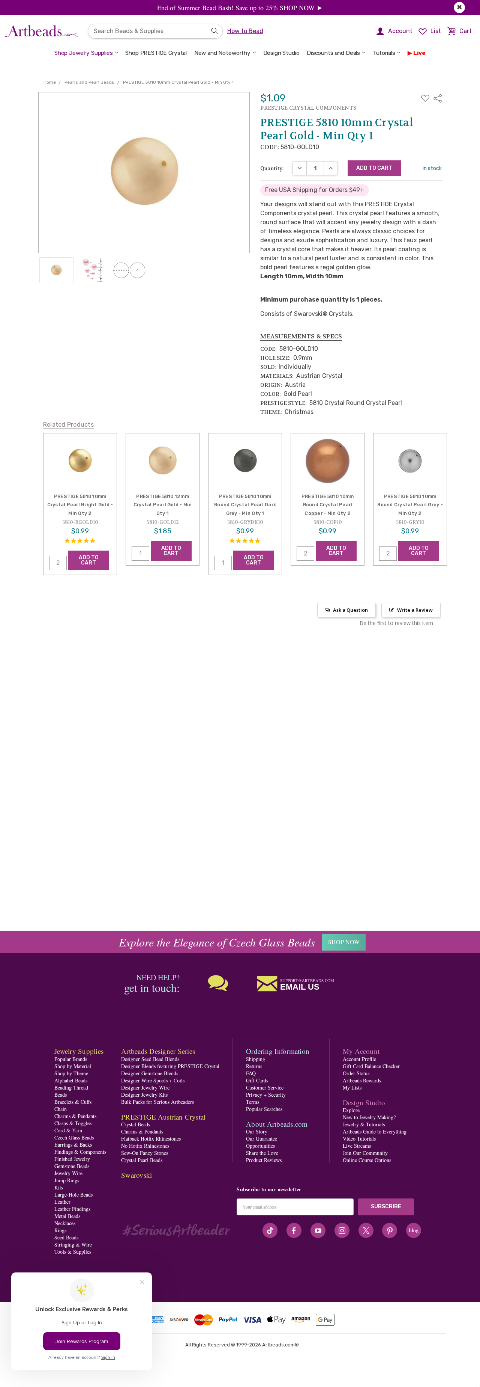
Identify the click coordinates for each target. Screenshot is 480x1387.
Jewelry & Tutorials (364, 1124)
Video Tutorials (359, 1138)
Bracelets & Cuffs (73, 1101)
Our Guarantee (261, 1138)
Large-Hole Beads (73, 1194)
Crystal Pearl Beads (141, 1160)
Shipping (255, 1059)
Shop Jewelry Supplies (83, 53)
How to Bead (245, 31)
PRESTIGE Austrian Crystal (163, 1116)
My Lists (352, 1087)
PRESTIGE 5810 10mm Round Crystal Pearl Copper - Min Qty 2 (328, 505)
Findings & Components (80, 1151)
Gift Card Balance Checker (371, 1066)
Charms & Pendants (75, 1116)
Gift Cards (257, 1080)
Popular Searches (264, 1108)
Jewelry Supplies (79, 1051)
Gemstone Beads (71, 1166)
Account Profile (359, 1059)
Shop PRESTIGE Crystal (156, 53)
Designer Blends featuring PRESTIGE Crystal (170, 1066)
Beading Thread (71, 1087)
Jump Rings (66, 1180)
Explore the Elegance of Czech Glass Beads (217, 941)
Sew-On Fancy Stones (144, 1152)
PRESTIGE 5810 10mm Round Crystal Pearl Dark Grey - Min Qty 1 (245, 505)
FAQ (251, 1073)
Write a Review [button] (415, 610)
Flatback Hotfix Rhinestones (151, 1138)
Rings (60, 1230)
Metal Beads (67, 1215)
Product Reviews (264, 1160)
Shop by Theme (71, 1073)
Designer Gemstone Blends (149, 1073)
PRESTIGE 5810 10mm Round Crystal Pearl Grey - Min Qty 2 (410, 505)
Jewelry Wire (68, 1173)
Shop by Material (72, 1066)
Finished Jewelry (72, 1158)
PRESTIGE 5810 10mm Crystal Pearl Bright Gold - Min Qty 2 (80, 505)
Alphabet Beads (70, 1080)
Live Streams (357, 1145)
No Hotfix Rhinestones (145, 1145)
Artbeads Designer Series (158, 1051)
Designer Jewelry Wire (145, 1087)
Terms (252, 1101)
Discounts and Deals (333, 53)
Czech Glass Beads (74, 1137)
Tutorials (384, 53)
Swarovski (136, 1175)
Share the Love (262, 1152)
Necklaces (64, 1223)
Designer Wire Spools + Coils (152, 1080)
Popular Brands (70, 1059)
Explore (351, 1110)
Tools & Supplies (72, 1251)
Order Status (356, 1073)
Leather (62, 1201)
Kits (58, 1187)
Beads (60, 1094)
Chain (60, 1108)
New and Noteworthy (222, 53)
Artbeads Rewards (362, 1080)
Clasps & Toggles (73, 1123)
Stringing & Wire (73, 1244)
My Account (361, 1051)
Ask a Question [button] (350, 610)
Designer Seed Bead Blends (150, 1059)
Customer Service (265, 1087)
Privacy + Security (266, 1094)
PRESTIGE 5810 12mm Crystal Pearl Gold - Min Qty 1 (163, 505)
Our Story (256, 1131)
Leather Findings (72, 1208)
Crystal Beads (135, 1124)
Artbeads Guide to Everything (374, 1131)
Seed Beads (66, 1237)
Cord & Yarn (68, 1130)
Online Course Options (367, 1160)
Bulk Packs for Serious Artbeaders (157, 1101)
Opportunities (260, 1145)
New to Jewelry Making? (369, 1117)
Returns (254, 1066)
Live (419, 53)
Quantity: (272, 168)
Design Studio (281, 53)
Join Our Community (365, 1152)
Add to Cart (89, 560)
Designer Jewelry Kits (144, 1094)
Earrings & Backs (73, 1144)
